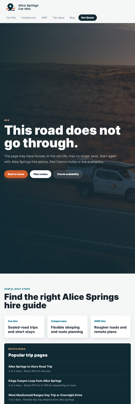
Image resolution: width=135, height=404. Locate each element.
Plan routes (41, 174)
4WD (44, 17)
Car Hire (11, 17)
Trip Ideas (58, 17)
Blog (72, 17)
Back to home (16, 174)
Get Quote (87, 17)
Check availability (68, 174)
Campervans (28, 17)
